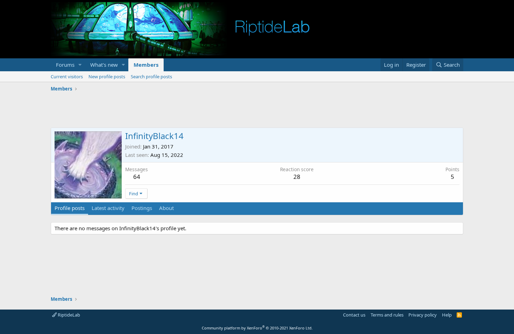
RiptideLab (68, 315)
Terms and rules (387, 315)
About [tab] (166, 207)
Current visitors (67, 76)
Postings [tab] (141, 207)
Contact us (354, 315)
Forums (65, 64)
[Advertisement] (257, 110)
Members (146, 64)
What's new (104, 64)
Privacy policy (422, 315)
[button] (80, 64)
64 (136, 177)
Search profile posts (151, 76)
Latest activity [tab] (108, 207)
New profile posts (106, 76)
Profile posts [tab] (70, 207)
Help (447, 315)
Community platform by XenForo (257, 328)
